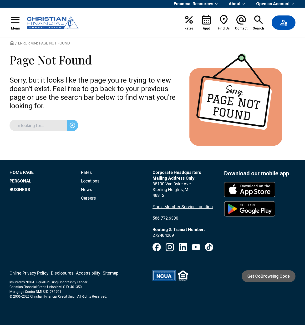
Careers (88, 198)
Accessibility (88, 273)
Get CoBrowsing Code (268, 276)
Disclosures (62, 273)
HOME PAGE (22, 172)
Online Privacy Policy (29, 273)
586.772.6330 (165, 218)
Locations (90, 180)
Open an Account (273, 3)
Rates (86, 172)
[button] (15, 22)
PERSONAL (20, 180)
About (235, 3)
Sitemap (110, 273)
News (86, 189)
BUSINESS (20, 189)
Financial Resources (193, 3)
